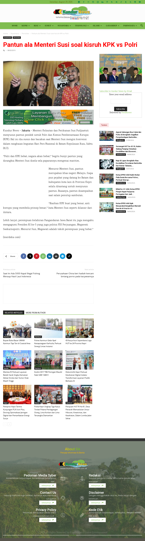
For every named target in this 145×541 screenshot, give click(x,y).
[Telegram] (62, 256)
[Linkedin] (102, 2)
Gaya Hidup (111, 26)
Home (15, 26)
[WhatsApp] (43, 256)
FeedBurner (126, 112)
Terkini (104, 125)
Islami (96, 26)
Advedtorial (121, 154)
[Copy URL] (69, 256)
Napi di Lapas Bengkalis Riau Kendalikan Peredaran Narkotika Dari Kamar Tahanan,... (129, 163)
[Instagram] (98, 2)
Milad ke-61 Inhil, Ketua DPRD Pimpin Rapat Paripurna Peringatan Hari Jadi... (128, 191)
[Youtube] (140, 2)
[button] (141, 26)
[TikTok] (121, 2)
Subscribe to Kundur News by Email (115, 91)
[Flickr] (88, 2)
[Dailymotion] (79, 2)
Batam (6, 368)
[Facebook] (84, 2)
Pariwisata (129, 26)
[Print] (56, 256)
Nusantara (63, 26)
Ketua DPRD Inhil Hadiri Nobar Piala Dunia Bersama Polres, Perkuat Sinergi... (128, 177)
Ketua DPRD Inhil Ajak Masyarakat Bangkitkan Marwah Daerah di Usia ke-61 (128, 205)
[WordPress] (135, 2)
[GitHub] (93, 2)
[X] (130, 2)
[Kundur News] (72, 13)
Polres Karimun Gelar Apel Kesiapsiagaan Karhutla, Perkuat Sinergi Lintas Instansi (47, 343)
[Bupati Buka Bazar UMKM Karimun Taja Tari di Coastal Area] (17, 328)
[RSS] (112, 2)
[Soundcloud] (116, 2)
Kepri (24, 26)
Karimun (7, 337)
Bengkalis (120, 140)
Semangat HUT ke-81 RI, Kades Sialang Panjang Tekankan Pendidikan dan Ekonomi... (128, 148)
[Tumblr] (126, 2)
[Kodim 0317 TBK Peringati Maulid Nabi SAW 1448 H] (48, 360)
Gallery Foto (121, 197)
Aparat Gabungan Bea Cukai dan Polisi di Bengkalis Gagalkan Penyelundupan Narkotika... (128, 134)
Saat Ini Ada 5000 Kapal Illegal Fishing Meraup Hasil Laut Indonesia (21, 275)
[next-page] (9, 424)
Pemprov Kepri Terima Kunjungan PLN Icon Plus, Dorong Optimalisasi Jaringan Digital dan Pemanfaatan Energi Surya (16, 412)
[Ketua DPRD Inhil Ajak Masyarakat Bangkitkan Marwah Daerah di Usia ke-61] (106, 207)
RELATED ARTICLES (14, 313)
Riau (36, 26)
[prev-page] (5, 424)
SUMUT (48, 26)
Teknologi (81, 26)
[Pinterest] (107, 2)
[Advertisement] (24, 185)
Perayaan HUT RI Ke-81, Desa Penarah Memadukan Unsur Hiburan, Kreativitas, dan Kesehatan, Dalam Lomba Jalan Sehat (78, 412)
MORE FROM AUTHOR (36, 313)
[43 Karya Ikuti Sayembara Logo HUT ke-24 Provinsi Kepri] (80, 328)
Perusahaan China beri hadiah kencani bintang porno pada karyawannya (75, 275)
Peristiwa (25, 33)
